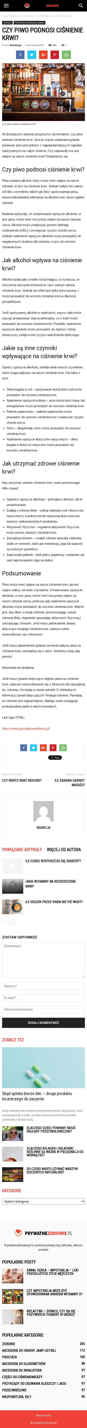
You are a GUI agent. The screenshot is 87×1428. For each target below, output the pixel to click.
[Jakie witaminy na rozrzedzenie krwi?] (12, 886)
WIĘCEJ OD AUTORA (64, 849)
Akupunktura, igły (16, 1397)
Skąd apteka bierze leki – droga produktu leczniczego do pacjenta (37, 1096)
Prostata (9, 1357)
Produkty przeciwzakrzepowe (29, 22)
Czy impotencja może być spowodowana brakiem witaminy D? (55, 1292)
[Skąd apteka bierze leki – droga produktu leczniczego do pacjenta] (43, 1067)
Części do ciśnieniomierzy (22, 1377)
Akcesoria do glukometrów (23, 1364)
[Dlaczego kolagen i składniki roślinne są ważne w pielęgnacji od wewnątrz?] (12, 1154)
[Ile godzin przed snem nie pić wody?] (12, 906)
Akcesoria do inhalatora (22, 1370)
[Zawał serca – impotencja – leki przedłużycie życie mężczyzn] (12, 1276)
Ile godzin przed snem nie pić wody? (54, 902)
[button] (81, 6)
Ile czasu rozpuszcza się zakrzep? (53, 861)
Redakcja (16, 45)
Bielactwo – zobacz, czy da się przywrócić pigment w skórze (51, 1313)
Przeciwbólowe (14, 1390)
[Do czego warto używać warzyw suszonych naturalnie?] (12, 1174)
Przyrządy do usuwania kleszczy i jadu (34, 1384)
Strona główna (10, 16)
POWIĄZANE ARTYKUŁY (22, 849)
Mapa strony (43, 1415)
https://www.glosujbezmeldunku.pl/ (26, 728)
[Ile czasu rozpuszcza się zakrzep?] (12, 866)
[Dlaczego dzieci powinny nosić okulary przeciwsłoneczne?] (12, 1133)
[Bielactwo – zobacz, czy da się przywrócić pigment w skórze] (12, 1317)
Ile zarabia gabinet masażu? (69, 782)
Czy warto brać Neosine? (22, 780)
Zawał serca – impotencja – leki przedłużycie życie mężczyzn (52, 1272)
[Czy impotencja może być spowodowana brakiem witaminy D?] (12, 1296)
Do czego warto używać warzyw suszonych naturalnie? (52, 1170)
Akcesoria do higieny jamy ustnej (29, 1351)
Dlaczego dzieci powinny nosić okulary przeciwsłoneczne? (51, 1129)
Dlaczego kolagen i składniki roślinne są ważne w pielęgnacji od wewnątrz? (55, 1151)
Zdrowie (7, 22)
